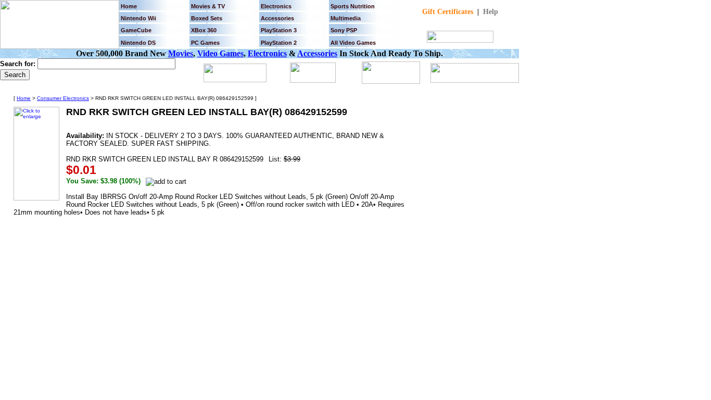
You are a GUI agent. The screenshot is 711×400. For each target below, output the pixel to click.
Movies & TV (208, 6)
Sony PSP (344, 30)
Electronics (276, 6)
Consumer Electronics (63, 98)
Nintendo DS (138, 43)
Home (129, 6)
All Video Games (353, 43)
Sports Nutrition (353, 6)
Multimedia (346, 18)
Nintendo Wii (138, 18)
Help (490, 12)
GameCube (136, 30)
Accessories (317, 53)
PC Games (205, 43)
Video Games (220, 53)
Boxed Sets (206, 18)
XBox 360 (204, 30)
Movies (180, 53)
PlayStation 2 (279, 43)
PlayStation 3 (279, 30)
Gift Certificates (447, 12)
